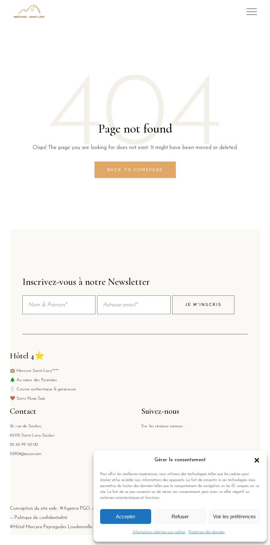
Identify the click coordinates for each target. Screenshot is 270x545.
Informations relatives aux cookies (159, 532)
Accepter (125, 516)
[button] (257, 460)
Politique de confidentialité (40, 517)
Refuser (180, 516)
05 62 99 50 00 (24, 444)
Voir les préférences (234, 516)
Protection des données (207, 532)
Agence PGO (77, 508)
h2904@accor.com (25, 454)
